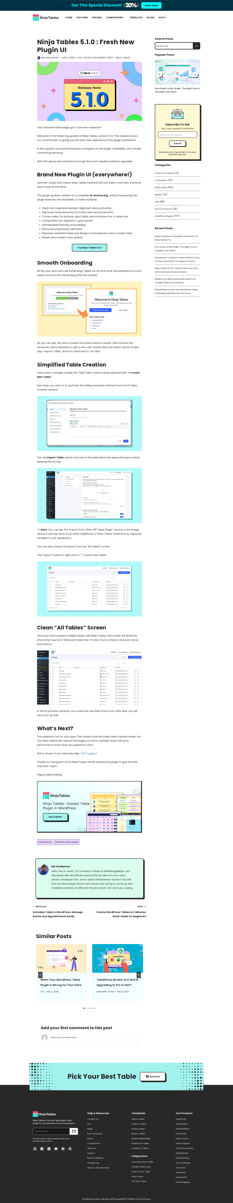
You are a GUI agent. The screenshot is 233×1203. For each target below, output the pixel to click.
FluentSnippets (183, 1182)
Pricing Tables (138, 1128)
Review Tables (138, 1133)
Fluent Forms (182, 1138)
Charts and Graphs (164, 173)
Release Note (45, 842)
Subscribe (74, 1131)
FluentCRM (181, 1133)
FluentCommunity (184, 1148)
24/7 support (88, 753)
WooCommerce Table (142, 1162)
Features (82, 17)
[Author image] (38, 57)
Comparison (161, 180)
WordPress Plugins (164, 216)
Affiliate (131, 1199)
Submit (177, 143)
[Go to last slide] (40, 975)
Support (91, 1153)
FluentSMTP (181, 1177)
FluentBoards (182, 1153)
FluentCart (181, 1119)
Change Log (93, 1163)
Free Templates (95, 1133)
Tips (157, 201)
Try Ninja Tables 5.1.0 (90, 247)
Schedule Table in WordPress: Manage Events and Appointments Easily (58, 911)
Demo (90, 1138)
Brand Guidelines (95, 1158)
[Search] (196, 45)
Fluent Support (183, 1143)
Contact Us (92, 1119)
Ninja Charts (137, 1176)
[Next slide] (195, 74)
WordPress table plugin (66, 842)
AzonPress (181, 1172)
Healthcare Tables (140, 1143)
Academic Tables (140, 1148)
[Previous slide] (159, 74)
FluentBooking (182, 1158)
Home (69, 17)
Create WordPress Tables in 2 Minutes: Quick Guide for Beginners (121, 911)
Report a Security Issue (98, 1167)
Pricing (97, 17)
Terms (139, 1199)
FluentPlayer (182, 1124)
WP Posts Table (139, 1181)
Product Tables (139, 1124)
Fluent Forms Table (141, 1171)
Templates (136, 17)
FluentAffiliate (182, 1128)
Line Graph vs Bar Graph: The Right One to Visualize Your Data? (177, 90)
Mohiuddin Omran (106, 991)
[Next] (139, 975)
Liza (42, 991)
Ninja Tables (123, 57)
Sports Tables (138, 1119)
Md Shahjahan (50, 57)
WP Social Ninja (183, 1163)
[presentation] (61, 958)
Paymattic (181, 1167)
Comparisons (93, 1143)
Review (158, 194)
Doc (89, 1124)
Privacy (147, 1199)
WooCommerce (163, 208)
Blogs (150, 17)
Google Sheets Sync (141, 1166)
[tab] (84, 1008)
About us (91, 1148)
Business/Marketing (141, 1138)
